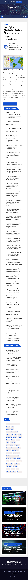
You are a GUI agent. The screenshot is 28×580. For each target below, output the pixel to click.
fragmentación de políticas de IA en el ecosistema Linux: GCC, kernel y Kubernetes (13, 290)
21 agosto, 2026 (9, 519)
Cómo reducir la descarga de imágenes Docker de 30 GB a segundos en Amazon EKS (13, 269)
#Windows (18, 49)
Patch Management (10, 455)
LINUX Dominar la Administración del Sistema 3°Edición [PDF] (13, 352)
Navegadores (15, 450)
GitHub (18, 439)
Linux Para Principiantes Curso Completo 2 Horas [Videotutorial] (14, 413)
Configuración (9, 434)
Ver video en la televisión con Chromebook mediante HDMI (13, 371)
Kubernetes (19, 543)
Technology (8, 466)
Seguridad (18, 496)
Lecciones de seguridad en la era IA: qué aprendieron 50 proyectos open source (13, 240)
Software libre (9, 463)
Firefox (7, 439)
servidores (18, 461)
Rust (7, 461)
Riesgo (19, 458)
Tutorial (8, 469)
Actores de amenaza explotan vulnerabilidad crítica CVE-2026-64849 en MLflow (13, 130)
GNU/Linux (12, 442)
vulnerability (12, 471)
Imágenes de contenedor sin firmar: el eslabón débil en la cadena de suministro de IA (13, 217)
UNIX (17, 469)
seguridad (12, 461)
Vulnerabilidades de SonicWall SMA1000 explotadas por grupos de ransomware (14, 254)
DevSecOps (9, 437)
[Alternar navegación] (13, 17)
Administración (16, 423)
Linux (19, 447)
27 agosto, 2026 (9, 502)
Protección (8, 458)
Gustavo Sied (14, 7)
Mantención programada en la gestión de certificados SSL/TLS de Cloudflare (13, 211)
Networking (8, 453)
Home (11, 576)
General (13, 439)
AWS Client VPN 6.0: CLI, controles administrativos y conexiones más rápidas (13, 233)
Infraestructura (9, 445)
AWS (12, 426)
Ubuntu (13, 469)
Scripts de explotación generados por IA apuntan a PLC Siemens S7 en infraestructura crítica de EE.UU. (13, 138)
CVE (15, 434)
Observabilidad (7, 529)
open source (16, 453)
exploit (14, 437)
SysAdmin (17, 463)
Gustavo (13, 43)
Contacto (16, 576)
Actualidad (8, 423)
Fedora (19, 437)
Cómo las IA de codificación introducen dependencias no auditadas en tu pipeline (13, 247)
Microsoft (8, 450)
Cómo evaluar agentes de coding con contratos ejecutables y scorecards (12, 276)
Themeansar (14, 573)
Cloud (16, 431)
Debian (19, 434)
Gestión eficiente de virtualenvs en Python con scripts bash (12, 283)
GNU (7, 442)
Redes (14, 458)
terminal (15, 466)
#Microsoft (20, 47)
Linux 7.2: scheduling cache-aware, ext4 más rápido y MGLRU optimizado (13, 178)
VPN (7, 471)
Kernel (7, 447)
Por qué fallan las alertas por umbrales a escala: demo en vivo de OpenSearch (13, 123)
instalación (17, 445)
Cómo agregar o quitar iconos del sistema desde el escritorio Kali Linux (13, 359)
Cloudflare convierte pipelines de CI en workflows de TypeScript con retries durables (14, 162)
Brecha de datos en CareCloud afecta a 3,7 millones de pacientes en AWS (14, 147)
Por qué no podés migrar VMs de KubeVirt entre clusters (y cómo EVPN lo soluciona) (13, 313)
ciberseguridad (9, 431)
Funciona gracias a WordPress (10, 571)
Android (8, 426)
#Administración (13, 47)
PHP (18, 455)
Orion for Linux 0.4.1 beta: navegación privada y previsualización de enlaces (13, 297)
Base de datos (9, 429)
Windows (6, 24)
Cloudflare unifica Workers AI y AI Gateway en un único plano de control (14, 320)
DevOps (9, 511)
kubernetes (13, 447)
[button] (23, 16)
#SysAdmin (12, 49)
